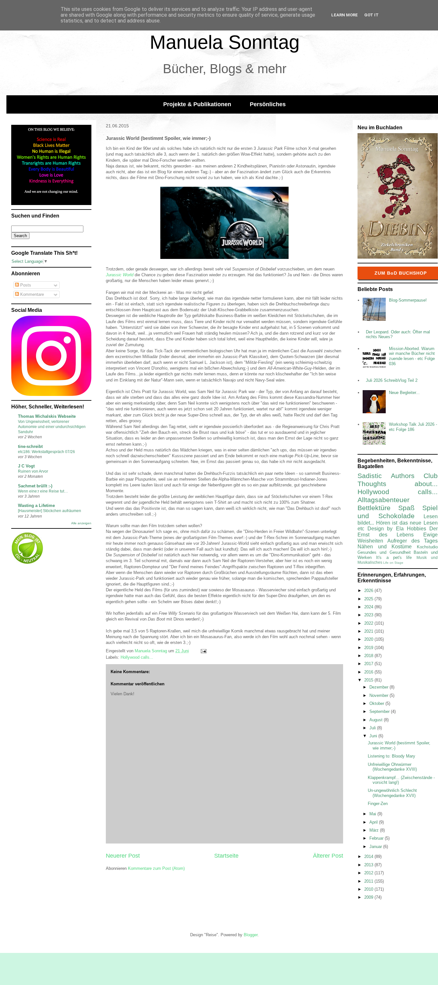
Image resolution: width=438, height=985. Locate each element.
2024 (369, 606)
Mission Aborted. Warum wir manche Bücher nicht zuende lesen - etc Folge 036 (412, 356)
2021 (369, 631)
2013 (369, 864)
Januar (376, 846)
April (374, 822)
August (376, 719)
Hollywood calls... (137, 657)
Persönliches (268, 104)
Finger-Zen (378, 803)
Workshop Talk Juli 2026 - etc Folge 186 (413, 427)
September (380, 711)
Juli (373, 727)
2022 (369, 623)
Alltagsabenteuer (383, 499)
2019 (369, 647)
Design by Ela (385, 528)
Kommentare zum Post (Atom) (156, 868)
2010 (369, 889)
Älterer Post (328, 855)
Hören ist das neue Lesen (407, 523)
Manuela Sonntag (224, 42)
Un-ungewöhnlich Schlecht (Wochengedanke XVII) (392, 793)
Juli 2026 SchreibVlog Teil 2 (391, 380)
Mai (373, 813)
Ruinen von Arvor (33, 471)
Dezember (379, 687)
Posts (25, 285)
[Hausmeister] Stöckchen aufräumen (49, 511)
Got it (371, 15)
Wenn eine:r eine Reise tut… (43, 491)
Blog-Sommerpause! (408, 300)
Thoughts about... (398, 483)
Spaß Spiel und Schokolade (398, 511)
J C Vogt (26, 466)
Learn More (344, 15)
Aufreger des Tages (412, 541)
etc (361, 528)
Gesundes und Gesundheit (384, 552)
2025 (369, 598)
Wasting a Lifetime (36, 505)
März (374, 830)
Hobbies (416, 528)
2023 (369, 614)
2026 (369, 590)
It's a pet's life (394, 557)
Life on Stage (393, 562)
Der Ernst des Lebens (398, 531)
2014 (369, 856)
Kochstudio (427, 546)
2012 (369, 872)
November (379, 695)
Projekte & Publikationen (197, 104)
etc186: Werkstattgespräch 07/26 (46, 452)
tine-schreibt (30, 446)
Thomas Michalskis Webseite (47, 416)
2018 (369, 655)
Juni (373, 735)
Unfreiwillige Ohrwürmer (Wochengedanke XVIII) (392, 767)
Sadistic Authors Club (398, 475)
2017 (369, 663)
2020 (369, 639)
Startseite (226, 855)
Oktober (377, 703)
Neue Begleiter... (404, 392)
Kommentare (31, 294)
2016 (369, 672)
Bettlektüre (374, 507)
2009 (369, 897)
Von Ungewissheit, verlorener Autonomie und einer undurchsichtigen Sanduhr (52, 426)
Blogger (250, 934)
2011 (369, 881)
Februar (377, 838)
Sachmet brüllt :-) (35, 486)
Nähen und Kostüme (385, 546)
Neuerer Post (123, 855)
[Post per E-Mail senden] (203, 650)
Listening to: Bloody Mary (391, 756)
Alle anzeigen (81, 523)
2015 (369, 680)
